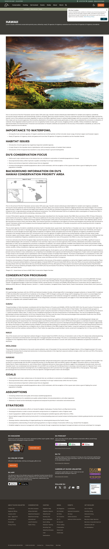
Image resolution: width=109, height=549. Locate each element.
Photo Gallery (60, 524)
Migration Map (9, 1)
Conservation (16, 5)
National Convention (73, 511)
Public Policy (31, 524)
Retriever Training (48, 524)
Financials (11, 522)
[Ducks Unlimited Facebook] (55, 487)
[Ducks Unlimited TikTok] (69, 487)
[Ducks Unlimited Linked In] (78, 487)
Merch (61, 5)
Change (90, 1)
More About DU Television (62, 463)
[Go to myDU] (94, 5)
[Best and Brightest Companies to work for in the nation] (95, 473)
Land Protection (32, 522)
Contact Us (40, 545)
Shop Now (13, 465)
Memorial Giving (89, 514)
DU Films (59, 514)
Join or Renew (88, 508)
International (31, 519)
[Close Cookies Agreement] (106, 10)
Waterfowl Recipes (48, 530)
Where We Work (34, 9)
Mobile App (60, 532)
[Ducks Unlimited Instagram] (65, 487)
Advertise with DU (89, 524)
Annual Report (12, 519)
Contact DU (11, 508)
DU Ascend (60, 522)
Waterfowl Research (34, 514)
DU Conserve (60, 516)
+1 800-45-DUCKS (30, 545)
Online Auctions (72, 516)
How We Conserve (33, 508)
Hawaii (40, 9)
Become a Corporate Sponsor (93, 522)
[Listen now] (61, 444)
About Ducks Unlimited (16, 505)
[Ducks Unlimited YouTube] (73, 487)
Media (49, 5)
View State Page (99, 1)
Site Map (58, 545)
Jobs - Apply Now (13, 516)
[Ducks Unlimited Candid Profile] (95, 489)
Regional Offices (12, 511)
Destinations (46, 535)
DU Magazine (60, 508)
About (55, 5)
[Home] (7, 5)
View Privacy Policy (89, 16)
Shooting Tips (47, 527)
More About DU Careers (61, 476)
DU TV (58, 519)
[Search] (66, 5)
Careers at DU (12, 514)
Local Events (71, 508)
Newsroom (60, 530)
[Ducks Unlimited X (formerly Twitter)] (60, 487)
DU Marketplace (89, 527)
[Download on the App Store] (12, 483)
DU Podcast (60, 511)
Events (42, 5)
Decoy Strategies (47, 519)
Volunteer (19, 1)
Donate (101, 5)
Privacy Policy (12, 524)
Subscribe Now (34, 448)
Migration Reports (48, 511)
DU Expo (70, 514)
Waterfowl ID (46, 514)
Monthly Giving (89, 511)
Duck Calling (46, 522)
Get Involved (34, 5)
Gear (44, 532)
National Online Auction (74, 519)
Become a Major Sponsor (92, 519)
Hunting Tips (46, 516)
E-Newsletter (60, 527)
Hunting (25, 5)
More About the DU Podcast (63, 448)
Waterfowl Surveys (33, 516)
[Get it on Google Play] (23, 483)
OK (104, 19)
